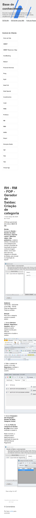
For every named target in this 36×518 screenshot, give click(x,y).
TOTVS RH (5, 20)
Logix (5, 103)
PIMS (4, 109)
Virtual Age (6, 168)
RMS (4, 126)
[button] (11, 494)
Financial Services (8, 67)
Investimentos (7, 97)
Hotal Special (7, 91)
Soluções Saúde (8, 144)
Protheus (5, 115)
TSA (4, 156)
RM (4, 120)
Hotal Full (6, 85)
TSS (4, 162)
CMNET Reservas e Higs (10, 50)
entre (11, 511)
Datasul (5, 62)
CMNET (5, 44)
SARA (5, 132)
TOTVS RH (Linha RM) (17, 20)
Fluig (4, 73)
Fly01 (4, 79)
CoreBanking (7, 56)
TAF (4, 150)
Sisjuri (5, 138)
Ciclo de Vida (7, 38)
